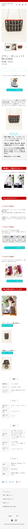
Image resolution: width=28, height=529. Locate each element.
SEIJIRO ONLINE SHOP (7, 4)
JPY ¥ (17, 516)
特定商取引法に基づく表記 (9, 506)
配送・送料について (8, 495)
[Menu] (25, 4)
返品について (6, 502)
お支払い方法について (8, 499)
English (10, 516)
